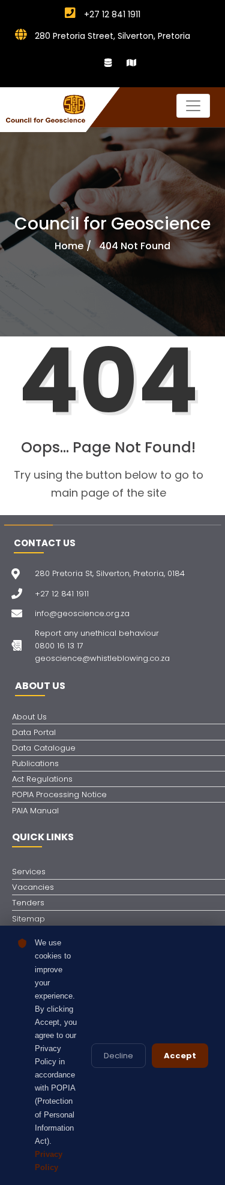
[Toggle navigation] (193, 106)
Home (69, 246)
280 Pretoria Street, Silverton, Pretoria (111, 36)
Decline (118, 1055)
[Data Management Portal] (108, 63)
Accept (180, 1055)
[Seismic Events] (131, 63)
